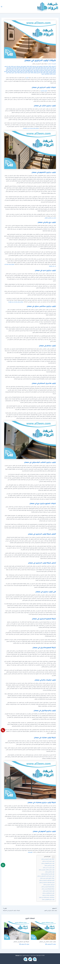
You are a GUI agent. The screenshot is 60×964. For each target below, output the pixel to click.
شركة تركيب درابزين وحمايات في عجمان (46, 897)
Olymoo (17, 955)
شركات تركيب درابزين (16, 72)
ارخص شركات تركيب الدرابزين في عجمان (32, 67)
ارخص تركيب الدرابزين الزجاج (46, 67)
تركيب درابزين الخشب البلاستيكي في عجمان (44, 70)
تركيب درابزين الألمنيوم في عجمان (47, 863)
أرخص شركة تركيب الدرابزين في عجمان (46, 882)
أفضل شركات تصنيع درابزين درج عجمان (24, 66)
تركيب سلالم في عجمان (14, 71)
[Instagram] (25, 959)
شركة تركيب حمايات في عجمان (48, 895)
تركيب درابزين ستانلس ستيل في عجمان (46, 869)
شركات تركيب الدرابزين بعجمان (40, 72)
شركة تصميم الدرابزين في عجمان (47, 886)
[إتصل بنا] (3, 730)
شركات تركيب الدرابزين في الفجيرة (15, 302)
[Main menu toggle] (1, 6)
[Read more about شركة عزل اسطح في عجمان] (16, 930)
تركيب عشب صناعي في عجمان (47, 942)
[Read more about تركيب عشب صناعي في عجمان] (43, 930)
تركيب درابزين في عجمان (41, 71)
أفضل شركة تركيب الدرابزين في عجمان (46, 880)
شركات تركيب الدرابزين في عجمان (26, 72)
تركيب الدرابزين (44, 90)
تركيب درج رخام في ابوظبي (50, 217)
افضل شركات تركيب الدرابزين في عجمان (17, 67)
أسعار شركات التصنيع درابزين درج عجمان (40, 66)
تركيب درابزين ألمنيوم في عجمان (48, 899)
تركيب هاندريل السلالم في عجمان (47, 874)
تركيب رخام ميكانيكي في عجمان (48, 893)
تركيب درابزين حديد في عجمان (17, 70)
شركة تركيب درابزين (45, 74)
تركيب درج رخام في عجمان (49, 865)
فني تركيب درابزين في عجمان (48, 884)
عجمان (54, 944)
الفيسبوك (30, 852)
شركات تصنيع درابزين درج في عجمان (47, 878)
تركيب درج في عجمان (23, 71)
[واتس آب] (3, 865)
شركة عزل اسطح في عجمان (21, 942)
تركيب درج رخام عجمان (32, 71)
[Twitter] (30, 959)
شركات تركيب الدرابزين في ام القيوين (31, 128)
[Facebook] (35, 959)
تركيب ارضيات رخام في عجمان (48, 891)
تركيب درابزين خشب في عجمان (48, 861)
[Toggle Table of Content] (52, 857)
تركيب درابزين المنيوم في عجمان (29, 70)
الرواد (27, 77)
